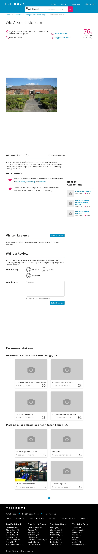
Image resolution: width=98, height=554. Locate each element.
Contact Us (84, 518)
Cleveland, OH (56, 530)
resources (75, 4)
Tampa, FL (32, 530)
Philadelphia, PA (79, 544)
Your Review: (12, 282)
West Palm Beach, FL (15, 544)
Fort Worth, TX (56, 535)
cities (53, 4)
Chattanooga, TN (13, 539)
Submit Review (57, 303)
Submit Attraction (36, 518)
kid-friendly (20, 181)
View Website (61, 33)
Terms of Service (68, 518)
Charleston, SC (78, 530)
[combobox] (36, 9)
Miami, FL (76, 539)
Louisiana (18, 15)
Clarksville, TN (12, 535)
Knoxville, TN (11, 537)
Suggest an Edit (62, 37)
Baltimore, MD (56, 539)
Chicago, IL (77, 537)
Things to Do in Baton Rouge (35, 15)
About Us (20, 518)
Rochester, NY (56, 542)
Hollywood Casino (83, 191)
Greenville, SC (56, 544)
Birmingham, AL (12, 530)
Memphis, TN (11, 542)
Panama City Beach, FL (37, 539)
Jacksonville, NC (34, 544)
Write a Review (57, 235)
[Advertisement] (49, 58)
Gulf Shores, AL (12, 532)
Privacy (52, 518)
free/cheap (30, 181)
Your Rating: (12, 269)
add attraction (91, 4)
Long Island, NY (56, 532)
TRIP (15, 3)
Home (8, 15)
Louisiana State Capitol (82, 212)
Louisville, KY (33, 542)
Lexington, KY (56, 527)
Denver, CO (77, 532)
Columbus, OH (12, 527)
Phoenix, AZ (33, 537)
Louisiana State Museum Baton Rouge (82, 202)
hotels (63, 4)
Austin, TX (76, 542)
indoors (42, 181)
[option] (31, 95)
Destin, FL (76, 535)
